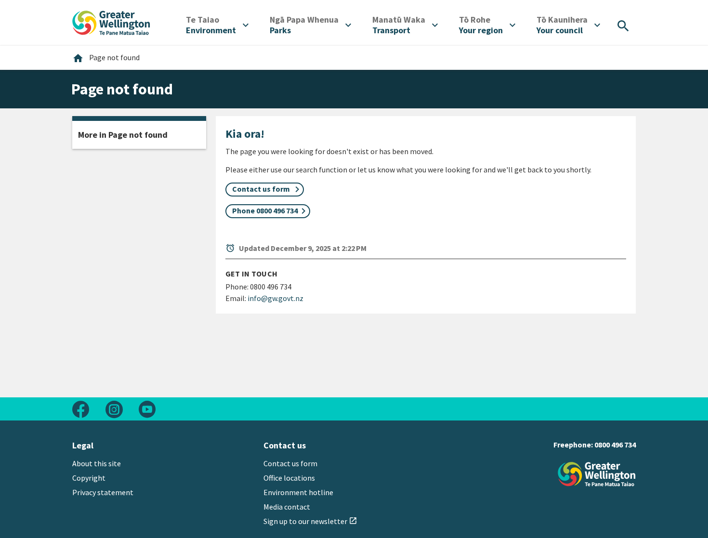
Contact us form (290, 463)
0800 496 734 (615, 444)
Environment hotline (298, 492)
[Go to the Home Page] (597, 474)
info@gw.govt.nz (275, 298)
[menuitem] (217, 25)
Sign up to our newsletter (310, 521)
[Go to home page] (111, 21)
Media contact (286, 507)
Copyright (88, 478)
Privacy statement (102, 492)
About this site (96, 463)
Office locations (289, 478)
